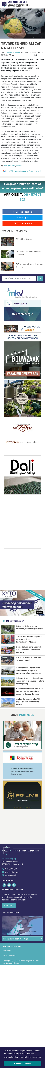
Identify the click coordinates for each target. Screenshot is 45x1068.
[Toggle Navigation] (40, 4)
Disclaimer (6, 951)
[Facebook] (4, 885)
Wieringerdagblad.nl (18, 2)
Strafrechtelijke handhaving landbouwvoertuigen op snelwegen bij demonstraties (28, 670)
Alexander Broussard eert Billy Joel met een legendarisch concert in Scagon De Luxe (29, 691)
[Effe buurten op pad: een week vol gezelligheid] (8, 660)
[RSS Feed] (14, 885)
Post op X (23, 217)
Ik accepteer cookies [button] (22, 1063)
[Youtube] (9, 885)
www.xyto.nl (10, 875)
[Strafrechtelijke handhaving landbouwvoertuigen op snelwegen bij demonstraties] (8, 671)
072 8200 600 (11, 869)
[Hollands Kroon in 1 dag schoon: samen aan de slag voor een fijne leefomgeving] (8, 681)
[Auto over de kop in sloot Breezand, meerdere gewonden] (8, 629)
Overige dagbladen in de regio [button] (15, 939)
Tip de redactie (24, 223)
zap (5, 166)
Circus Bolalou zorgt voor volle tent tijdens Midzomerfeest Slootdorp (29, 649)
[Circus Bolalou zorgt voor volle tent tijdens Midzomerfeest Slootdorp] (8, 650)
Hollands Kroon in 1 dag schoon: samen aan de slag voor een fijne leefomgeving (30, 681)
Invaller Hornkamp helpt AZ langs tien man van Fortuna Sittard (28, 701)
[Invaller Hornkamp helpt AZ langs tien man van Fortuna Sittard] (8, 702)
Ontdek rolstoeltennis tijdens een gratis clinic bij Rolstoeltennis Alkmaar (29, 639)
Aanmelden (9, 905)
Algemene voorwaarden (11, 946)
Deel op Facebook (24, 212)
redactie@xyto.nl (12, 872)
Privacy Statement (9, 955)
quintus (19, 166)
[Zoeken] (40, 278)
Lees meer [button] (36, 1057)
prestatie (11, 166)
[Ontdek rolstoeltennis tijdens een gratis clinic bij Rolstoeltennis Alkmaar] (8, 639)
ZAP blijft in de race (24, 239)
